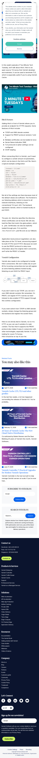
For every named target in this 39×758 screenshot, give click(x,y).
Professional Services (8, 583)
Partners (3, 670)
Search (30, 516)
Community (4, 677)
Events (3, 672)
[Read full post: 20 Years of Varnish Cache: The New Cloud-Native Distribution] (19, 416)
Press (21, 749)
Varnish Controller (6, 572)
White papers (5, 646)
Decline (19, 49)
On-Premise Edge (6, 622)
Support (3, 580)
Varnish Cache (5, 578)
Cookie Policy (5, 682)
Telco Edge (4, 617)
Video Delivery (5, 612)
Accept (19, 44)
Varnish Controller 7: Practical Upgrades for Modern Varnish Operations (19, 471)
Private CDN (5, 607)
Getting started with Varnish (9, 641)
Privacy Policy (5, 680)
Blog (2, 664)
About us (4, 662)
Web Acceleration (6, 596)
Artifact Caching (6, 604)
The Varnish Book (6, 638)
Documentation (5, 636)
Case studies (5, 643)
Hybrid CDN (4, 609)
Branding (28, 749)
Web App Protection (7, 601)
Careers (3, 667)
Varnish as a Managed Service (10, 585)
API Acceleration (6, 599)
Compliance (5, 687)
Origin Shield (5, 614)
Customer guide (6, 675)
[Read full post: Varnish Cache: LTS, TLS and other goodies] (19, 376)
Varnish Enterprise (6, 570)
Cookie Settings (12, 749)
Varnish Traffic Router (7, 575)
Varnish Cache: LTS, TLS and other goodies (16, 392)
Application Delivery (7, 624)
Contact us (6, 558)
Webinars (4, 648)
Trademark (4, 685)
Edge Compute (5, 619)
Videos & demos (6, 651)
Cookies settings (19, 39)
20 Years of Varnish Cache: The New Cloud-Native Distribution (17, 431)
